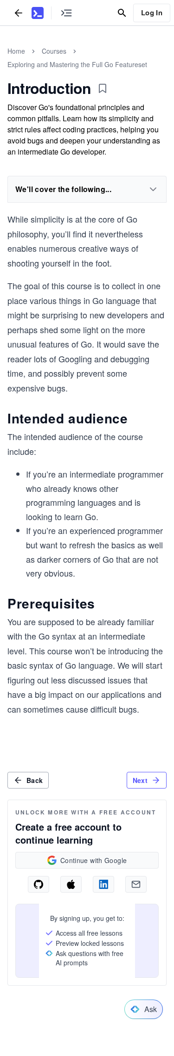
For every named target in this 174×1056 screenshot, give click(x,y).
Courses (54, 51)
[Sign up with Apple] (71, 884)
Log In (151, 12)
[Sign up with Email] (136, 884)
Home (16, 51)
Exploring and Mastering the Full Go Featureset (77, 64)
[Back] (18, 13)
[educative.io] (38, 13)
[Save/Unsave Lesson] (102, 88)
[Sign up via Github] (38, 884)
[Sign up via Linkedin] (103, 884)
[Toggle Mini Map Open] (66, 13)
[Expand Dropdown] (153, 189)
